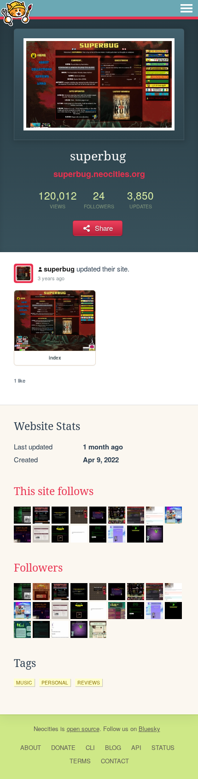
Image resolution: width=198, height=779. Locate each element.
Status (163, 747)
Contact (115, 760)
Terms (80, 760)
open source (83, 728)
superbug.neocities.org (99, 174)
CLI (90, 747)
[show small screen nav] (186, 8)
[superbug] (23, 273)
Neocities (46, 728)
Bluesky (149, 728)
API (136, 747)
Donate (63, 747)
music (24, 682)
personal (54, 682)
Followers (38, 568)
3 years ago (51, 278)
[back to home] (17, 13)
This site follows (53, 491)
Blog (113, 747)
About (30, 747)
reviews (88, 682)
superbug (59, 269)
